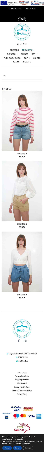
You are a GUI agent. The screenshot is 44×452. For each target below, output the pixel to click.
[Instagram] (24, 19)
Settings (28, 448)
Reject (17, 448)
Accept (7, 448)
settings (27, 443)
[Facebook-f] (20, 19)
